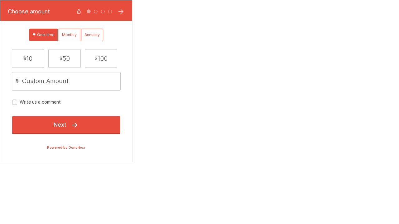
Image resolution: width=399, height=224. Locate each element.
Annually (92, 34)
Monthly (69, 34)
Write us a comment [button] (40, 102)
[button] (28, 58)
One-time (45, 34)
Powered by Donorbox (66, 147)
